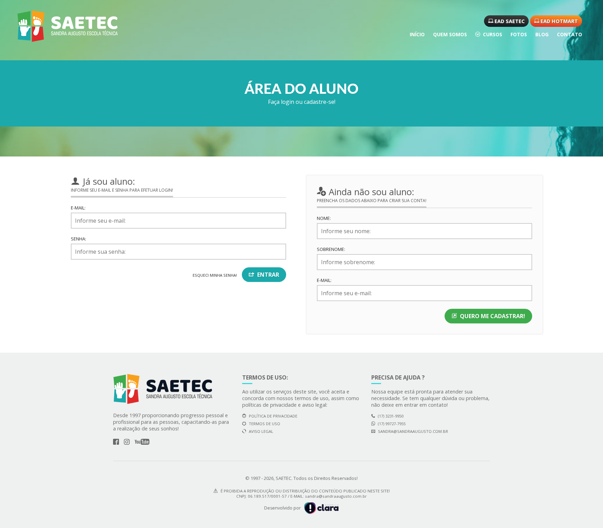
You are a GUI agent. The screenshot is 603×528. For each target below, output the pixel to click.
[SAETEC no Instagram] (127, 442)
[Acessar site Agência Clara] (320, 507)
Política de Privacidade (273, 416)
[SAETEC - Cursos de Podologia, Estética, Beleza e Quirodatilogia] (67, 26)
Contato (569, 34)
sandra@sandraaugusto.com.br (413, 431)
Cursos (492, 34)
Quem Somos (450, 34)
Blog (542, 34)
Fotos (519, 34)
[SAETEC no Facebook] (116, 442)
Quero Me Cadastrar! (492, 316)
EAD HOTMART (558, 21)
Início (417, 34)
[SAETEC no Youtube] (142, 442)
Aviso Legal (261, 431)
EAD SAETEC (508, 21)
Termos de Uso (264, 423)
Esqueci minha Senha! (215, 275)
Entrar (268, 274)
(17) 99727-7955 (391, 423)
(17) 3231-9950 (390, 416)
